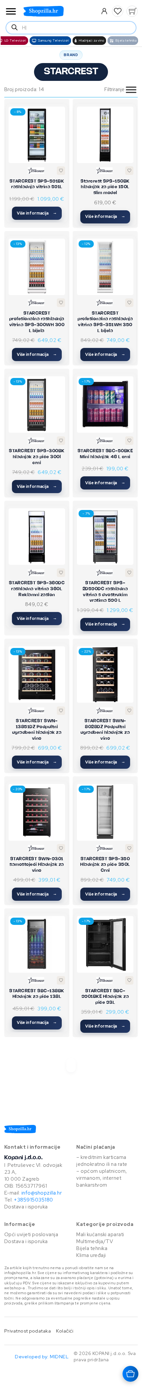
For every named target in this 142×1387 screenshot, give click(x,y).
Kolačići (64, 1331)
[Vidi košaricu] (132, 11)
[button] (118, 11)
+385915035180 (33, 1200)
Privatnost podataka (27, 1331)
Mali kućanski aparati (100, 1234)
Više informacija (33, 213)
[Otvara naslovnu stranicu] (56, 11)
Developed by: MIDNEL (41, 1356)
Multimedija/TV (94, 1241)
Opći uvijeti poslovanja (31, 1234)
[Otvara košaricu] (130, 1374)
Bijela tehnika (91, 1248)
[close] (11, 12)
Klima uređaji (91, 1255)
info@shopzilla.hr (41, 1193)
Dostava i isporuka (26, 1206)
